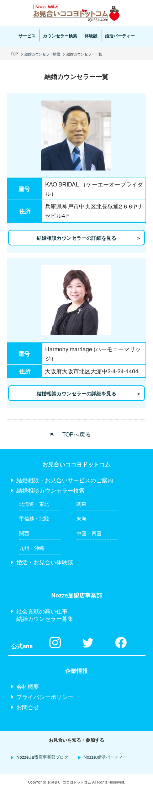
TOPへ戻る (76, 434)
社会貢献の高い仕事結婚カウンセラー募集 (44, 615)
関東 (81, 503)
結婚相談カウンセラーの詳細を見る (76, 237)
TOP (14, 54)
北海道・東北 (34, 503)
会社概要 (27, 686)
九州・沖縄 (31, 547)
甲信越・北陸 (34, 518)
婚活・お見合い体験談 (44, 562)
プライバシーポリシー (44, 697)
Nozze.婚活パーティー (105, 757)
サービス (27, 35)
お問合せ (27, 707)
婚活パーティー (120, 35)
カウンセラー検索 (60, 35)
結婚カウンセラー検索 (42, 54)
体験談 (91, 35)
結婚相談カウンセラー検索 (50, 490)
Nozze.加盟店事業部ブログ (42, 757)
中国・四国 (88, 533)
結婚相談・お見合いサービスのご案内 (64, 480)
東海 (81, 518)
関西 (24, 533)
